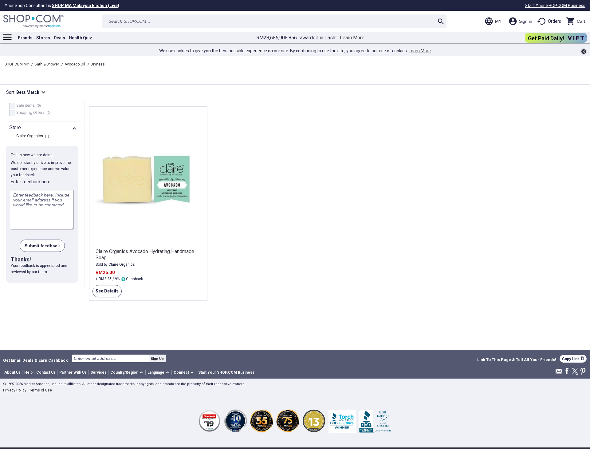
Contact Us (46, 372)
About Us (12, 372)
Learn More (352, 37)
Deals (59, 37)
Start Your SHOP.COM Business (555, 5)
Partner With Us (73, 372)
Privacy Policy (14, 390)
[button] (128, 372)
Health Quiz (80, 37)
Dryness (98, 64)
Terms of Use (40, 390)
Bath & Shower (47, 64)
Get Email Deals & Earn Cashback (35, 360)
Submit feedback (42, 245)
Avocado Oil (75, 64)
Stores (43, 37)
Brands (25, 37)
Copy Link (573, 358)
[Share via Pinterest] (583, 371)
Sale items (28, 106)
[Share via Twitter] (575, 371)
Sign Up (157, 358)
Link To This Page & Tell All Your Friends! (516, 360)
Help (28, 372)
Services (98, 372)
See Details (105, 292)
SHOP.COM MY (17, 64)
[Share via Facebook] (567, 371)
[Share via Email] (559, 373)
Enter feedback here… (32, 182)
